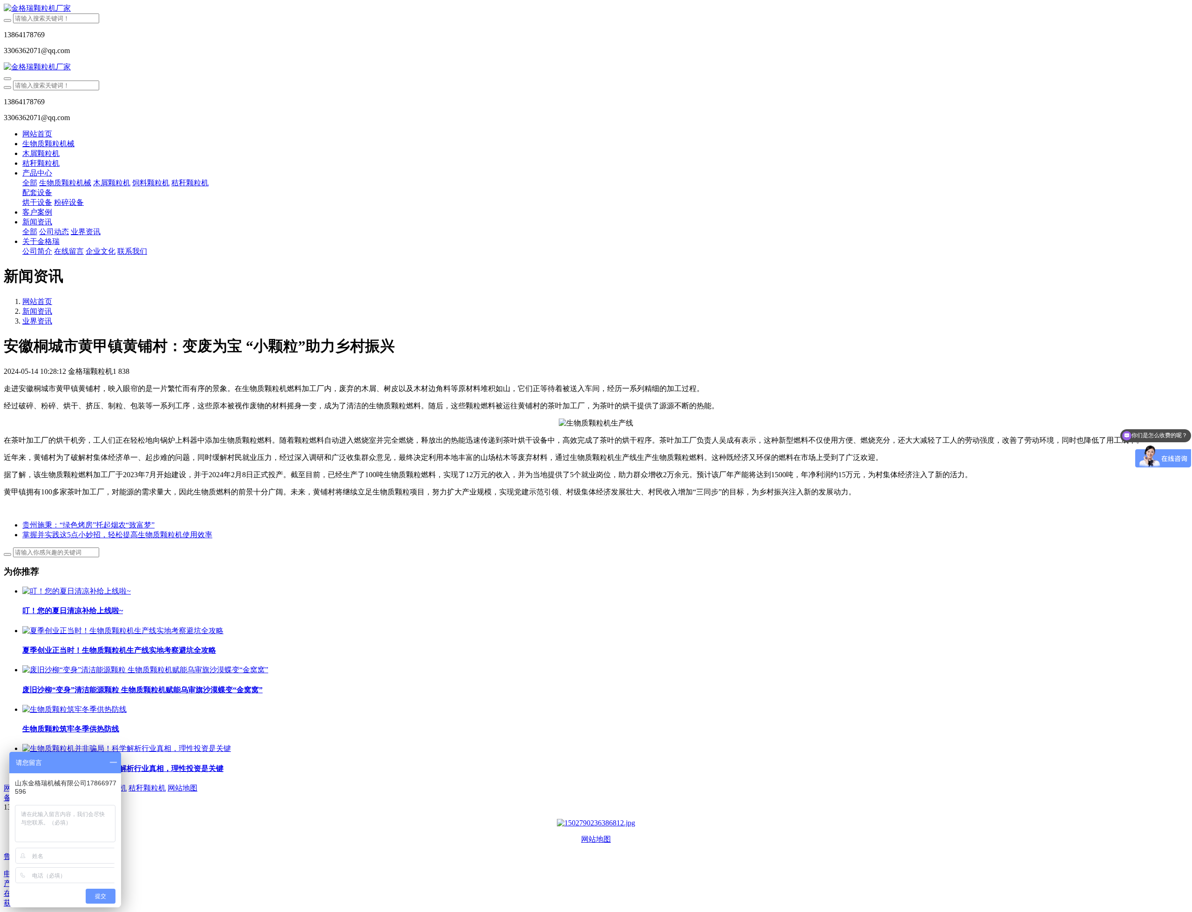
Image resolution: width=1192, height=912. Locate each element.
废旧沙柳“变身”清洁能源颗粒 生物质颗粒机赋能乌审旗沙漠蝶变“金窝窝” (142, 690)
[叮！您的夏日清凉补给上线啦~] (76, 591)
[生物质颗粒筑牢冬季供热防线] (74, 709)
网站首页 (37, 134)
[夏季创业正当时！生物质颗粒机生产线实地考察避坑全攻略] (123, 631)
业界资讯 (37, 321)
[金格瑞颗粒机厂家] (596, 9)
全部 (29, 183)
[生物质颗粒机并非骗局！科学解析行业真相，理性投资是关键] (126, 748)
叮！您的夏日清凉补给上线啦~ (72, 611)
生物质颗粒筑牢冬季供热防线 (70, 729)
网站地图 (596, 839)
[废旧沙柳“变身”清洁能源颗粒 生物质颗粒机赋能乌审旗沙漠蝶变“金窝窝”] (145, 670)
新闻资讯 (37, 311)
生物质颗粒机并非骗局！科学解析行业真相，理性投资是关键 (123, 768)
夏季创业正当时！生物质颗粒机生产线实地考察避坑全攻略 (119, 650)
